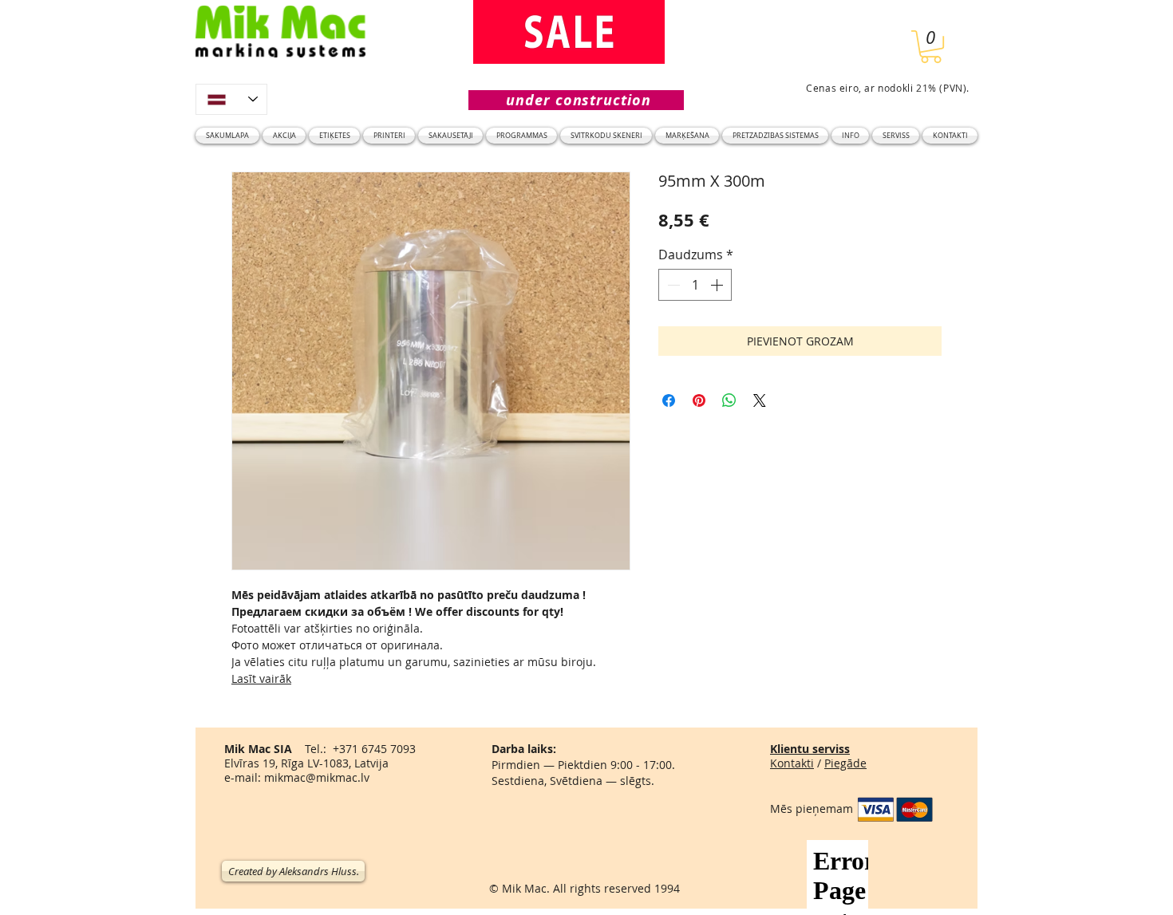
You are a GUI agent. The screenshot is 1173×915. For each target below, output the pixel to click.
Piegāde (845, 763)
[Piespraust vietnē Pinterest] (699, 400)
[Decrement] (672, 285)
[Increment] (718, 285)
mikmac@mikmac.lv (316, 777)
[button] (930, 46)
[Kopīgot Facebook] (668, 400)
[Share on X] (759, 400)
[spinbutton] (695, 285)
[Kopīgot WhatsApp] (729, 400)
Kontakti (792, 763)
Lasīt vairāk (261, 678)
